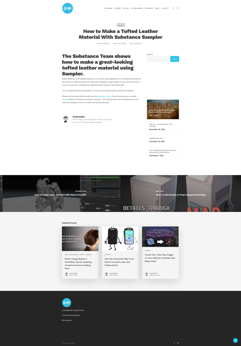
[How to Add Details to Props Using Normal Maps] (180, 193)
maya (66, 254)
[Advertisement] (163, 81)
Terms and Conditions (71, 315)
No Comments (136, 43)
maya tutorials (73, 254)
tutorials (121, 25)
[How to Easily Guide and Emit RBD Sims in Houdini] (60, 193)
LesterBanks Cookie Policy (73, 310)
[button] (178, 8)
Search (150, 54)
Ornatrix (82, 254)
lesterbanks (104, 43)
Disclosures (67, 320)
